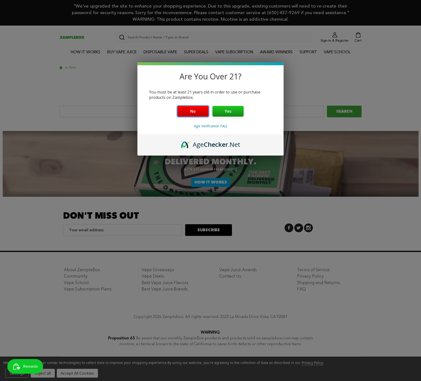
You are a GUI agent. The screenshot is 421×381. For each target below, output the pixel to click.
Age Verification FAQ (210, 126)
